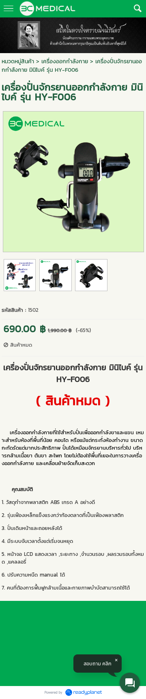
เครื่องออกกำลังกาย (64, 61)
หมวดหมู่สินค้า (18, 61)
